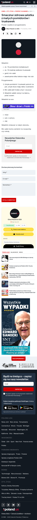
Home (3, 11)
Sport (12, 441)
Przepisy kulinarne (21, 11)
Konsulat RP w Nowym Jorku (11, 465)
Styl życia (10, 11)
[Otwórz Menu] (34, 2)
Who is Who (6, 493)
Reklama (25, 474)
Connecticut (6, 426)
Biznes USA (5, 478)
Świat (3, 441)
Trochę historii (6, 497)
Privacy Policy (6, 513)
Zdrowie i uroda (16, 493)
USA (7, 441)
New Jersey (14, 422)
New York (19, 441)
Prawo (18, 454)
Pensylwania (23, 422)
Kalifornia (5, 433)
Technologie (6, 474)
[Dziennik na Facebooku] (3, 505)
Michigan (26, 426)
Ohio (10, 433)
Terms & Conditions (17, 513)
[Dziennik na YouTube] (13, 505)
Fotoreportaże (27, 493)
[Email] (20, 33)
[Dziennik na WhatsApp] (18, 505)
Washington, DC (22, 430)
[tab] (6, 252)
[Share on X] (7, 33)
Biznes (4, 470)
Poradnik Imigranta (10, 450)
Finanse (24, 454)
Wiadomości (7, 438)
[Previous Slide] (32, 6)
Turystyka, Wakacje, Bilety (10, 489)
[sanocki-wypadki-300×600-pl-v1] (16, 326)
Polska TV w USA (18, 497)
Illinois (13, 426)
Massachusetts (19, 433)
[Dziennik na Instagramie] (8, 505)
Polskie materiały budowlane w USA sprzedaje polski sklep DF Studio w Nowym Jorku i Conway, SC (21, 283)
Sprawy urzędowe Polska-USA (12, 458)
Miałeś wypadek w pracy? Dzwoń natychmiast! (14, 6)
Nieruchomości (16, 474)
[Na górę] (32, 516)
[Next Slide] (34, 6)
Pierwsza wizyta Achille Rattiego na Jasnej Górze (21, 258)
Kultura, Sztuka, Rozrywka (10, 486)
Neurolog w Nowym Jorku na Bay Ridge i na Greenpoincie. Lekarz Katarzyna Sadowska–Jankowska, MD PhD (22, 275)
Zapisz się (18, 151)
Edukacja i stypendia (8, 462)
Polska (4, 445)
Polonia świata (28, 441)
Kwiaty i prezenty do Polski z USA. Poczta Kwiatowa (21, 266)
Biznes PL (14, 478)
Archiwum (28, 513)
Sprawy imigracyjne (8, 454)
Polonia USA (7, 418)
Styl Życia (6, 482)
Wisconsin (12, 430)
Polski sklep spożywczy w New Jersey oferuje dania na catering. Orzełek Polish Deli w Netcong (22, 292)
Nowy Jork (5, 422)
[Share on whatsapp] (16, 33)
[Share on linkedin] (11, 33)
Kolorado (4, 430)
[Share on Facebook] (3, 33)
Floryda (19, 426)
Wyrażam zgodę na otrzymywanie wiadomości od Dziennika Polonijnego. (19, 156)
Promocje (21, 478)
